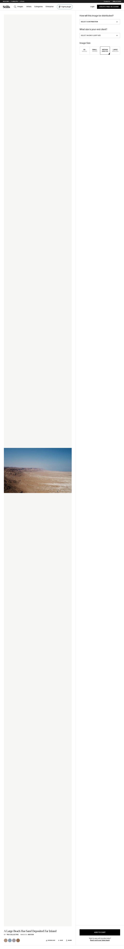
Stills (22, 1)
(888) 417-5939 (117, 1)
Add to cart (100, 932)
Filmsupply (14, 1)
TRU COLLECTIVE (13, 934)
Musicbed (6, 1)
